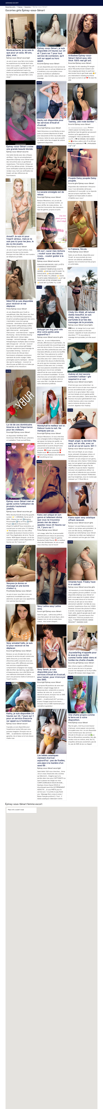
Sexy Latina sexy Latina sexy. (49, 607)
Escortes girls (10, 7)
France (20, 7)
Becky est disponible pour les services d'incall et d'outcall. (50, 122)
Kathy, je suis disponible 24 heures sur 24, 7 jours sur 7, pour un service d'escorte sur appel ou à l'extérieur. (20, 717)
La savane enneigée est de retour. (50, 193)
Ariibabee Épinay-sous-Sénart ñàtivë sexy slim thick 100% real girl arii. (80, 58)
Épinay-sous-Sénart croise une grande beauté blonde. (19, 147)
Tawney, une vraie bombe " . (82, 121)
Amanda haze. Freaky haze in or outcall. (81, 583)
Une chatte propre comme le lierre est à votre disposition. (81, 717)
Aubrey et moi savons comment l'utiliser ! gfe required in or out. (79, 376)
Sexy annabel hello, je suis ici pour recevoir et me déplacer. (19, 645)
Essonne (28, 7)
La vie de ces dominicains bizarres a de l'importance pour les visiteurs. (19, 427)
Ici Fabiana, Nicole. (77, 249)
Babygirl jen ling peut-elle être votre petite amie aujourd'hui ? (50, 332)
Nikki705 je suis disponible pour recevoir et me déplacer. (19, 303)
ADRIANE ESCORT (12, 3)
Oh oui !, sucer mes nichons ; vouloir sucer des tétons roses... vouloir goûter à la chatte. (51, 255)
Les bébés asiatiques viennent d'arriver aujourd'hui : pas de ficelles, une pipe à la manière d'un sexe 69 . (51, 760)
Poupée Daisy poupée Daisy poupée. (82, 179)
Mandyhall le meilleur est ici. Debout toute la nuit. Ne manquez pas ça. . (51, 428)
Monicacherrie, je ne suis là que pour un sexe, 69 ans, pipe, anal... (20, 52)
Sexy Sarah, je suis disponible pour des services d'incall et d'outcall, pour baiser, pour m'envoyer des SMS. (51, 674)
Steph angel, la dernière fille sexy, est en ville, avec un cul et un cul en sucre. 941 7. (82, 443)
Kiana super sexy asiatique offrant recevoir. (81, 518)
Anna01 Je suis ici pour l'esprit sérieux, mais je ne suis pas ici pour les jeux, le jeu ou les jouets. (20, 240)
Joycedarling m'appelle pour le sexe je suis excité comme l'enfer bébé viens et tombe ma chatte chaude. (82, 656)
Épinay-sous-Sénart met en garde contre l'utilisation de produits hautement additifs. (20, 505)
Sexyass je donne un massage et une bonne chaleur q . (17, 586)
